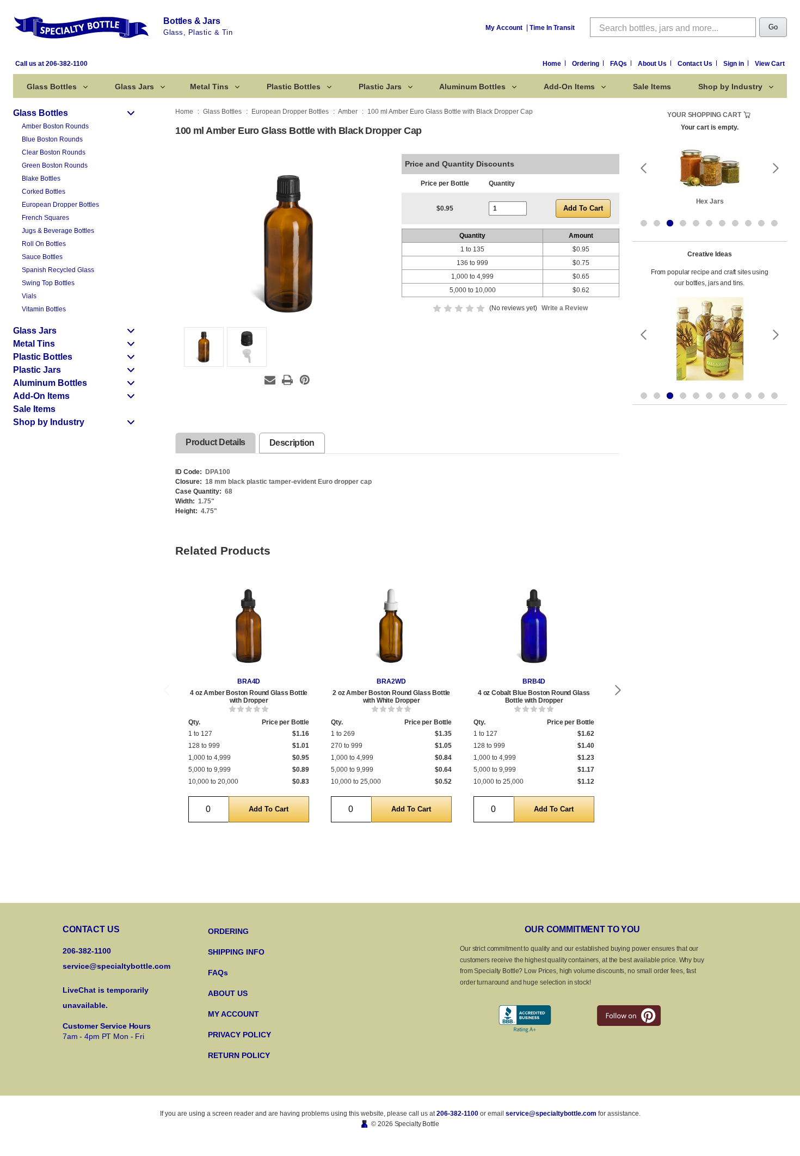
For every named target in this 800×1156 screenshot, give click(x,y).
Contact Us (696, 63)
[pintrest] (628, 1015)
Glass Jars (134, 86)
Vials (29, 296)
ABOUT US (228, 993)
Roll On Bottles (44, 244)
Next (618, 690)
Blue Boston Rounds (52, 139)
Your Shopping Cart (704, 115)
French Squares (45, 218)
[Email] (269, 380)
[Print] (287, 380)
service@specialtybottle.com (116, 966)
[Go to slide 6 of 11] (709, 223)
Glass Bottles (52, 86)
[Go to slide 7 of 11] (722, 223)
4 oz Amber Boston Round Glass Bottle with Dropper (248, 696)
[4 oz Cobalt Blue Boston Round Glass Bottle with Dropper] (534, 625)
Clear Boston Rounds (53, 152)
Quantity (502, 183)
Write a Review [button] (564, 308)
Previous (166, 690)
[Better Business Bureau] (524, 1019)
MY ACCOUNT (233, 1014)
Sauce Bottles (42, 257)
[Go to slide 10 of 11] (761, 223)
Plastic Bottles (294, 86)
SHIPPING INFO (236, 952)
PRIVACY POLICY (239, 1034)
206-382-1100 (457, 1113)
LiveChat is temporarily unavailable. (106, 998)
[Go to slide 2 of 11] (657, 223)
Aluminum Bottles (472, 86)
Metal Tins (209, 86)
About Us (653, 63)
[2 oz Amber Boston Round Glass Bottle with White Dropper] (391, 625)
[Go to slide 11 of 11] (774, 223)
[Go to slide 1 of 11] (644, 223)
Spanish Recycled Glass (58, 270)
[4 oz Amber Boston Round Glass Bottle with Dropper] (249, 625)
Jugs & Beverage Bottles (58, 231)
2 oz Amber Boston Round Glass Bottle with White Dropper (391, 696)
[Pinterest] (304, 380)
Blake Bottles (41, 178)
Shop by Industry (730, 86)
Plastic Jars (380, 86)
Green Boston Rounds (55, 165)
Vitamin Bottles (44, 309)
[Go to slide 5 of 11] (696, 223)
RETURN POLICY (239, 1055)
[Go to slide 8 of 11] (735, 223)
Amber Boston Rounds (55, 126)
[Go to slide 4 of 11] (683, 223)
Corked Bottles (43, 191)
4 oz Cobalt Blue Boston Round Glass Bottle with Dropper (534, 696)
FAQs (619, 63)
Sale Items (652, 86)
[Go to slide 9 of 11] (748, 223)
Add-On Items (569, 86)
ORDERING (228, 931)
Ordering (586, 63)
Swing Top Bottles (48, 283)
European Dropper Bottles (60, 204)
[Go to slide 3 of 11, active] (670, 223)
